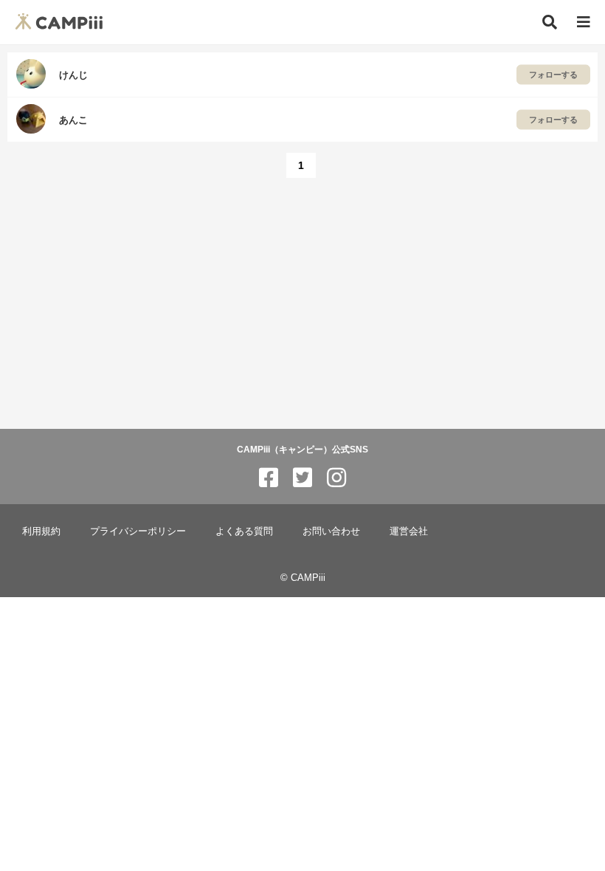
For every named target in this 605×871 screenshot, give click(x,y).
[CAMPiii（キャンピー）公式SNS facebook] (268, 478)
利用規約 (41, 531)
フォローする (553, 74)
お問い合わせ (331, 531)
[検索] (549, 22)
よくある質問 (244, 531)
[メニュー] (583, 22)
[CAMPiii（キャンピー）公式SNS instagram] (336, 478)
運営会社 (409, 531)
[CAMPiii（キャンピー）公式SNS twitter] (302, 478)
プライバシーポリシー (138, 531)
